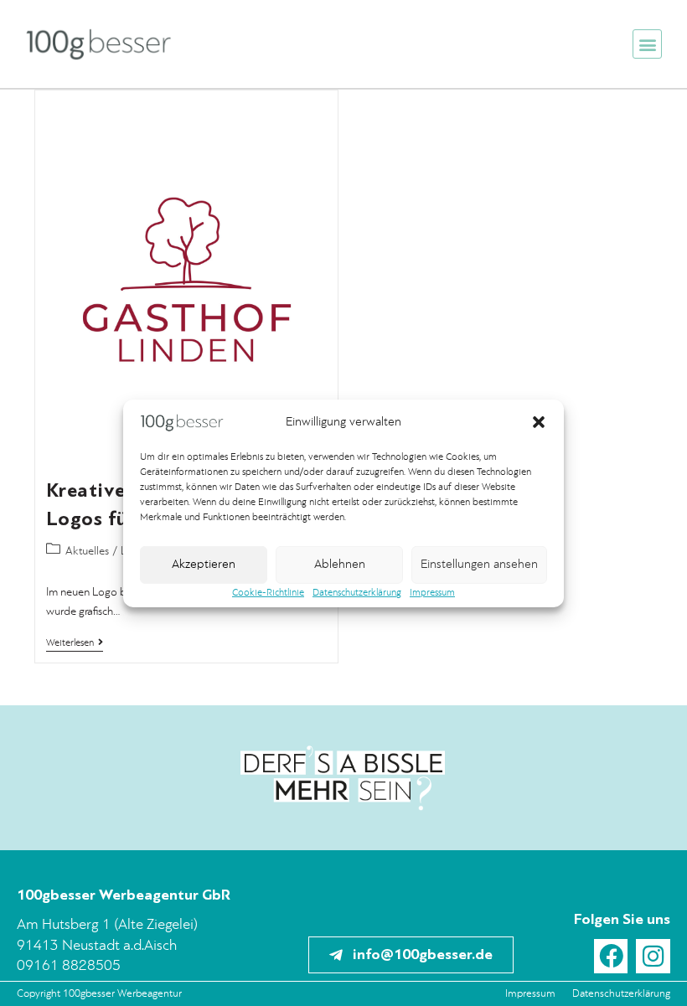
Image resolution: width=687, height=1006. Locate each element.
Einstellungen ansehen (479, 565)
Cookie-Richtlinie (268, 593)
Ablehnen (339, 565)
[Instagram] (653, 956)
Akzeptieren (203, 565)
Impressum (432, 593)
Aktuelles (87, 551)
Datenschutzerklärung (357, 593)
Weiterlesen (74, 642)
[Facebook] (611, 956)
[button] (538, 422)
